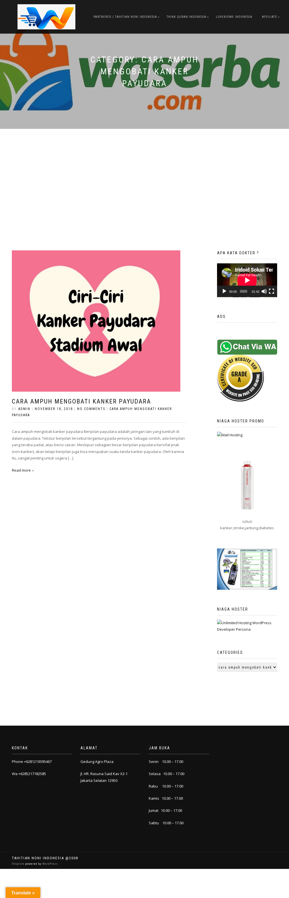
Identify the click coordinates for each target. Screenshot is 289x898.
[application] (247, 280)
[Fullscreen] (271, 291)
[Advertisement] (144, 171)
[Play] (224, 291)
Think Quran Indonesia (186, 17)
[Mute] (264, 291)
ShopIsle (18, 864)
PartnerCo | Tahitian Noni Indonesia (125, 17)
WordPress (49, 864)
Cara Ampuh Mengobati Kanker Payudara (81, 401)
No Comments (91, 409)
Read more (21, 470)
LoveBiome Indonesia (234, 17)
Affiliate (269, 17)
